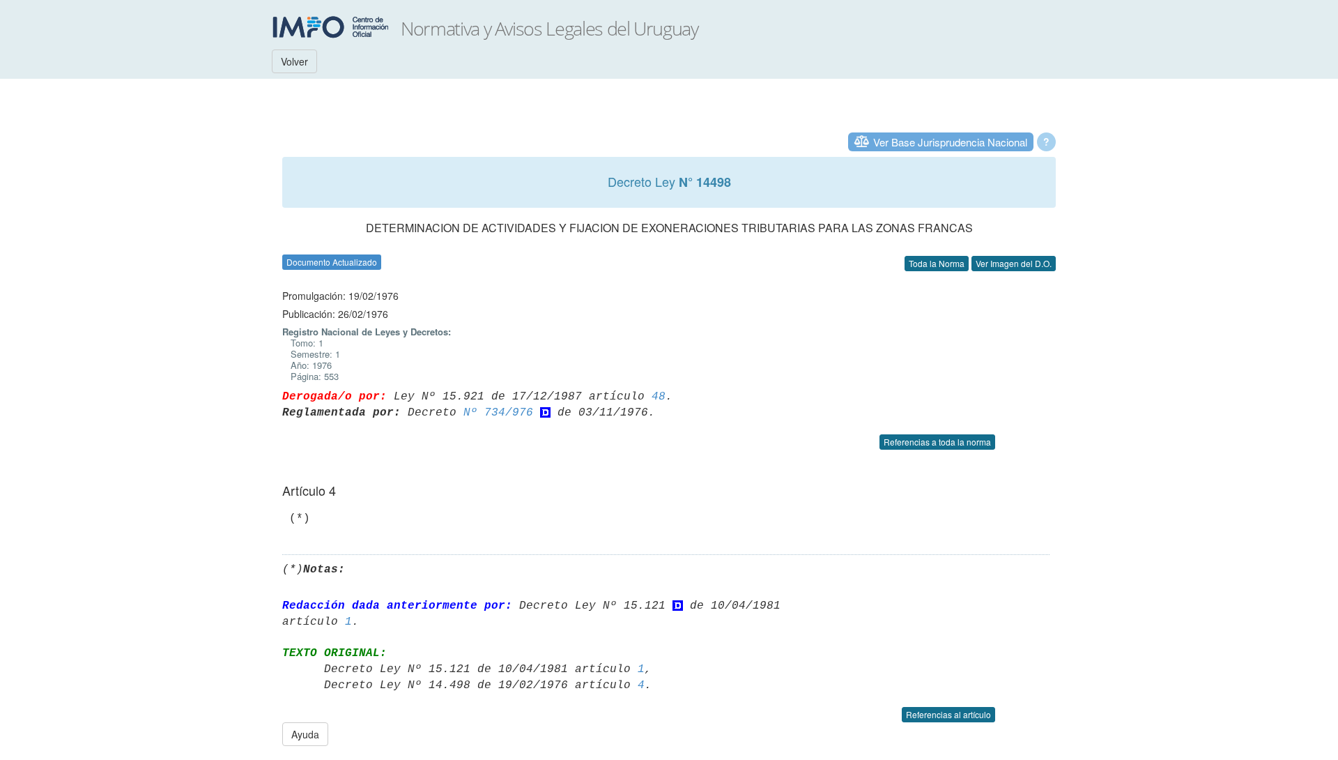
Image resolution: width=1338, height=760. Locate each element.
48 (659, 396)
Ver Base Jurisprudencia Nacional (950, 142)
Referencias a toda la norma (937, 442)
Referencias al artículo (948, 714)
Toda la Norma (936, 263)
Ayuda (305, 734)
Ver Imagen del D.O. (1014, 263)
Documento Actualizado (331, 262)
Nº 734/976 (498, 412)
